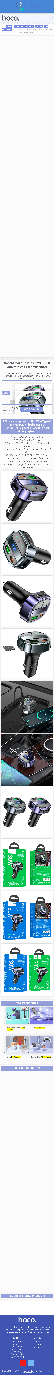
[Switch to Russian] (22, 10)
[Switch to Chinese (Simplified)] (29, 6)
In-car (39, 26)
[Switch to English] (24, 3)
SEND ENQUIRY (31, 409)
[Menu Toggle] (51, 17)
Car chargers (13, 410)
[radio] (33, 387)
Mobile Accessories (23, 26)
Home (8, 26)
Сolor (6, 392)
